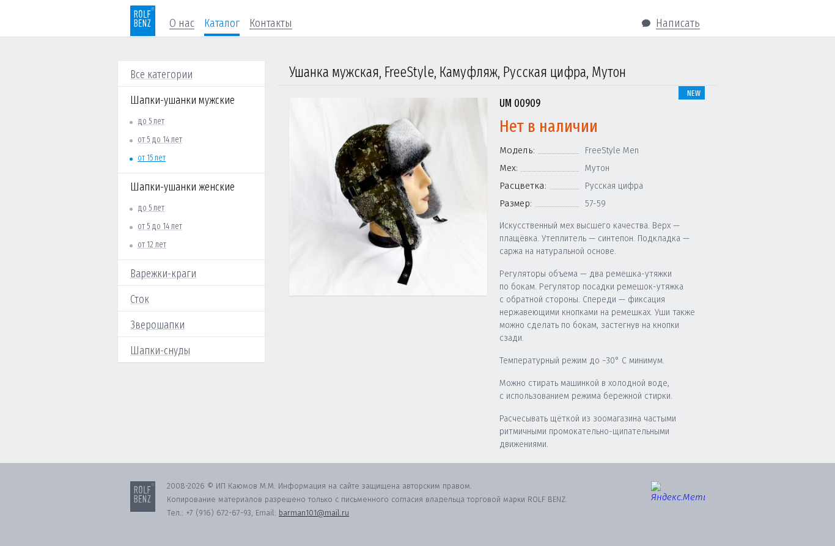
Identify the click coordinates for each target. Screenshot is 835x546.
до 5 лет (151, 121)
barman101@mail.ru (314, 512)
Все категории (161, 74)
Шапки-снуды (160, 350)
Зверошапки (157, 325)
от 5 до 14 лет (160, 139)
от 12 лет (152, 244)
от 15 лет (152, 158)
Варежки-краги (163, 273)
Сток (139, 299)
